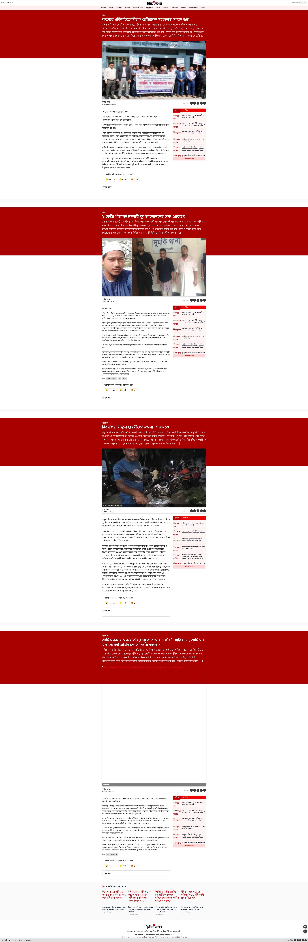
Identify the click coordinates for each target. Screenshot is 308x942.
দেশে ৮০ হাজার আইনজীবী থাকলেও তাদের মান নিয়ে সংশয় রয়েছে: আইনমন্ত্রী (193, 124)
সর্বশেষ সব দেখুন (189, 159)
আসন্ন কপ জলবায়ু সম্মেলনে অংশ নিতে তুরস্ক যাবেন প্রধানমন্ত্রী (193, 116)
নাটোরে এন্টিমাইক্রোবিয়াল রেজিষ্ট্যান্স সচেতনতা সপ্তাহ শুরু (145, 20)
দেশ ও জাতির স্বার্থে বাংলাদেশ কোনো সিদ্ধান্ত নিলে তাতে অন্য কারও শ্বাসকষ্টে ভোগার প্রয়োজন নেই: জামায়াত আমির (192, 149)
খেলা (158, 8)
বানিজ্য (183, 8)
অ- (305, 931)
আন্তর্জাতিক (149, 8)
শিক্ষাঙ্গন (175, 8)
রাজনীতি (119, 8)
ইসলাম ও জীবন (138, 8)
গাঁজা (119, 379)
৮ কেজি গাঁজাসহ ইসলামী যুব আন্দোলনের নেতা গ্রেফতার (143, 217)
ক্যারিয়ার (146, 931)
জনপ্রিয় (185, 110)
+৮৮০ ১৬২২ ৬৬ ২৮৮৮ (165, 937)
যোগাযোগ (140, 931)
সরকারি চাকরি (114, 854)
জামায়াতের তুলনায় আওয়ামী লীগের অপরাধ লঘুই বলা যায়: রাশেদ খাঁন (192, 132)
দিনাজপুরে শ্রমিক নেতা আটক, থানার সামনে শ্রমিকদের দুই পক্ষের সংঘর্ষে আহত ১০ (140, 909)
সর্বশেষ (103, 8)
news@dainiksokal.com (146, 937)
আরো (203, 8)
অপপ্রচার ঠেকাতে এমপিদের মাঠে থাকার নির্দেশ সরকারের (193, 156)
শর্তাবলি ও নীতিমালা (166, 931)
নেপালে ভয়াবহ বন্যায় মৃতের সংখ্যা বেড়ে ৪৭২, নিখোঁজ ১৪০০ (193, 140)
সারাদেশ (127, 8)
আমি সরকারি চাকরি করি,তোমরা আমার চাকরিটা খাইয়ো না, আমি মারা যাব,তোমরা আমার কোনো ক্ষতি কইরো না (153, 642)
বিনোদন (165, 8)
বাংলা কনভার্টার (177, 931)
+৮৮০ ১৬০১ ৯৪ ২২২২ (132, 937)
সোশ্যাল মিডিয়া (193, 8)
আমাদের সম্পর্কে (131, 931)
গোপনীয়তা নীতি (154, 931)
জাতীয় (111, 8)
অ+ (305, 926)
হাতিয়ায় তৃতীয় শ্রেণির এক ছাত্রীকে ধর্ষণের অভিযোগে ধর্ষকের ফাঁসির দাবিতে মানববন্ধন (166, 909)
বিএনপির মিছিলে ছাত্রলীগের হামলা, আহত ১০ (135, 427)
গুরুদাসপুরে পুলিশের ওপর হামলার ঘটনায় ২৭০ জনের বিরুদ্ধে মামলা (113, 908)
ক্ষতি (108, 854)
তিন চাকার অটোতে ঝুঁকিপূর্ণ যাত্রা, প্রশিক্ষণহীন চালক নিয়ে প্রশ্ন (192, 908)
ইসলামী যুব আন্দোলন (112, 379)
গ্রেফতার (125, 379)
